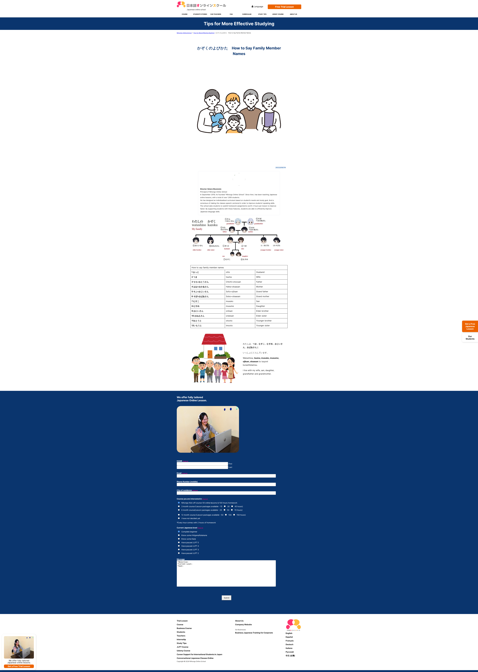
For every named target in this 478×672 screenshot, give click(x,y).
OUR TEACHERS (215, 14)
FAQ (231, 14)
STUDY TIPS (262, 14)
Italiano (289, 648)
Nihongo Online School (184, 33)
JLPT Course (182, 647)
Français (290, 641)
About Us (239, 621)
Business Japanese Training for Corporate (254, 633)
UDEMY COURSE (278, 14)
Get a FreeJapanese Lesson (470, 326)
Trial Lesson (182, 621)
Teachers (181, 636)
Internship (181, 639)
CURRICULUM (246, 14)
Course (180, 624)
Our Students (470, 337)
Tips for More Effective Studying (203, 33)
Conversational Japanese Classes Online (195, 658)
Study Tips (181, 643)
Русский (290, 652)
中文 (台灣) (290, 655)
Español (289, 637)
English (289, 633)
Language (258, 6)
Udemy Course (183, 650)
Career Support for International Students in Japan (199, 654)
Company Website (243, 624)
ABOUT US (293, 14)
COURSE (184, 14)
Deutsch (289, 644)
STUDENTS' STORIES (200, 14)
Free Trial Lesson (284, 6)
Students (181, 632)
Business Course (184, 628)
